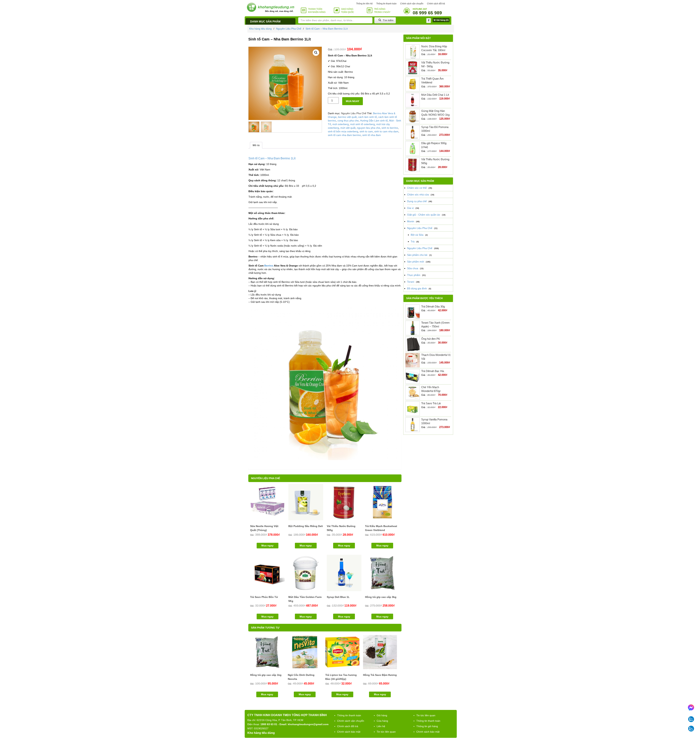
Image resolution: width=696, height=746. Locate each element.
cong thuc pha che (348, 120)
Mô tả (256, 145)
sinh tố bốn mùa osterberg (343, 131)
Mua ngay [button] (267, 545)
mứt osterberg (340, 124)
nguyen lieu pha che (368, 127)
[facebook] (428, 20)
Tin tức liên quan (386, 731)
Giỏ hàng (382, 715)
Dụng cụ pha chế (417, 201)
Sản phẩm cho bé (417, 254)
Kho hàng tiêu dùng (260, 28)
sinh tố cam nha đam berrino (344, 135)
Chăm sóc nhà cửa (418, 194)
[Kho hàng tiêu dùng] (270, 7)
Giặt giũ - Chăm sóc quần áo (423, 214)
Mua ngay (352, 101)
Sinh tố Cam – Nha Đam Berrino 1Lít (327, 28)
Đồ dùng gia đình (417, 288)
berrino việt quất (347, 116)
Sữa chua (412, 268)
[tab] (256, 145)
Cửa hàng (382, 720)
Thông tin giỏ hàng (427, 726)
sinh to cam (366, 131)
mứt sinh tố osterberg (362, 124)
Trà (413, 241)
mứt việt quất (347, 127)
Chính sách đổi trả (436, 3)
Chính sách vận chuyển (411, 3)
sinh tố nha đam (371, 135)
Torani (410, 281)
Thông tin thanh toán (386, 3)
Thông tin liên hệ (364, 3)
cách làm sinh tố (367, 116)
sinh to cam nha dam (386, 131)
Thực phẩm (413, 275)
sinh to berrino (390, 127)
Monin (410, 221)
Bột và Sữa (417, 234)
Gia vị (410, 207)
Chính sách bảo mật (348, 731)
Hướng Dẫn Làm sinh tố (374, 120)
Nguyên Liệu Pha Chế (288, 28)
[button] (316, 52)
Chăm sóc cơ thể (417, 187)
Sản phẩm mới (415, 261)
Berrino (268, 265)
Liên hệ (381, 726)
